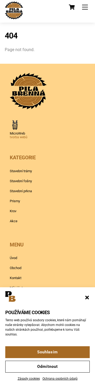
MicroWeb (17, 133)
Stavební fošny (21, 181)
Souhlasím (47, 352)
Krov (13, 211)
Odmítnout (47, 366)
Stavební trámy (21, 171)
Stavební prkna (21, 191)
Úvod (13, 258)
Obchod (15, 268)
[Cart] (71, 7)
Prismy (15, 201)
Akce (13, 221)
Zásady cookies (29, 378)
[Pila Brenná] (14, 17)
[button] (87, 297)
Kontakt (15, 278)
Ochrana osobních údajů (60, 378)
